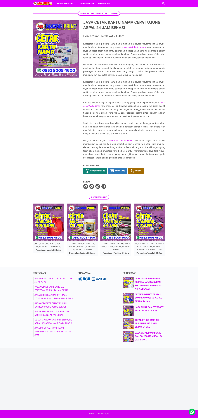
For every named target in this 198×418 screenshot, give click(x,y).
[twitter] (91, 186)
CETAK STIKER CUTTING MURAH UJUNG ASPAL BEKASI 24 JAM (147, 323)
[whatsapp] (97, 186)
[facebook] (85, 186)
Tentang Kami (87, 3)
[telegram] (103, 186)
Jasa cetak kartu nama (134, 47)
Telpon (138, 170)
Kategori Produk (65, 3)
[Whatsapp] (192, 412)
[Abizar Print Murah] (42, 3)
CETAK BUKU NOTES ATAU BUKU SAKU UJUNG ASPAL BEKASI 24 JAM (148, 298)
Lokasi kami (104, 3)
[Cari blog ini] (163, 3)
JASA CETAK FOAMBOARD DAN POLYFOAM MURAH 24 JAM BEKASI (148, 336)
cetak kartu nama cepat (120, 140)
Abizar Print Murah (102, 414)
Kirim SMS (119, 170)
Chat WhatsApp (97, 170)
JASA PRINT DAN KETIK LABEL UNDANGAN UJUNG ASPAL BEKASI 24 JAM (52, 331)
